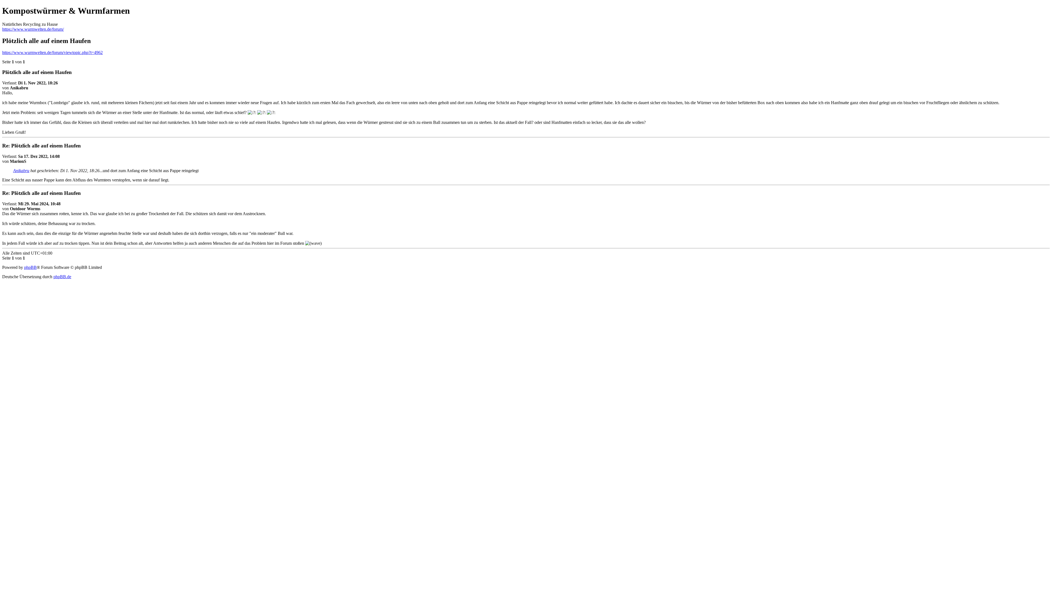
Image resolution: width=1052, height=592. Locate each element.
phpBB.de (62, 276)
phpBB (30, 267)
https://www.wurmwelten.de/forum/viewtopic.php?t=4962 (52, 52)
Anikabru (21, 170)
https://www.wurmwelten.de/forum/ (33, 29)
